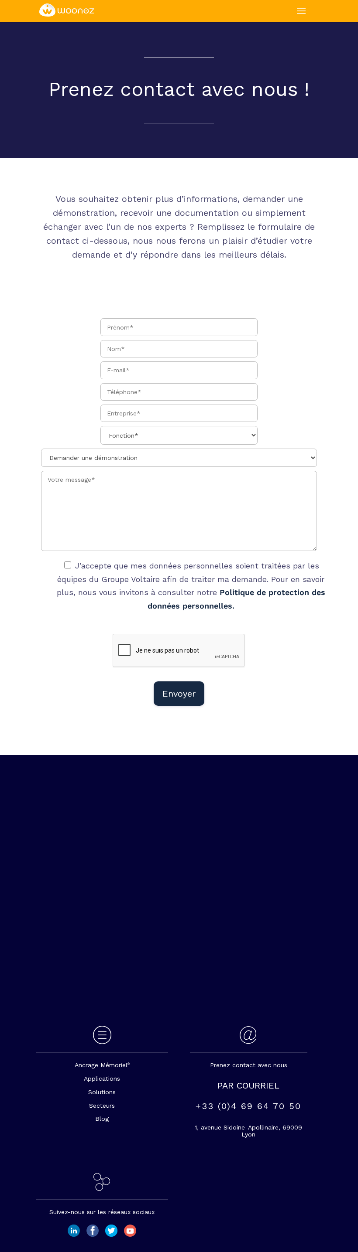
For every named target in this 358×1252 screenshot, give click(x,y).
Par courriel (248, 1085)
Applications (102, 1078)
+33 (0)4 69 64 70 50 (248, 1106)
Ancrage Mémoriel (102, 1064)
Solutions (102, 1092)
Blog (102, 1118)
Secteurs (102, 1105)
